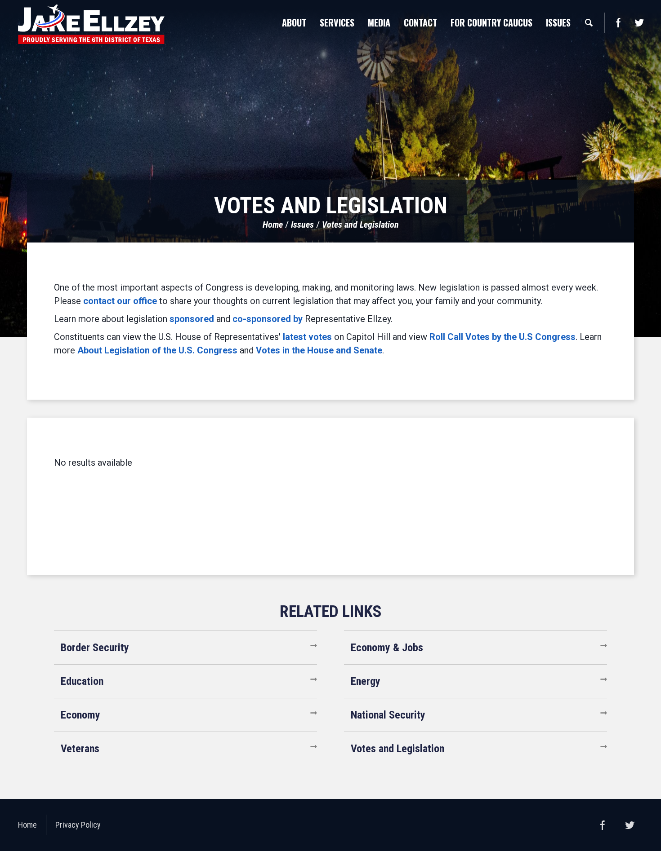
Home (273, 224)
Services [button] (337, 22)
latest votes (307, 336)
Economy (80, 715)
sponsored (192, 318)
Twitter (639, 23)
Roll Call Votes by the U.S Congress (502, 336)
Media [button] (379, 22)
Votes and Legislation (360, 224)
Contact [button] (420, 22)
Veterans (80, 748)
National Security (388, 715)
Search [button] (588, 22)
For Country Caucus (491, 22)
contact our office (120, 300)
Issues (302, 224)
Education (82, 681)
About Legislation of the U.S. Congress (157, 350)
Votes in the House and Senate (319, 350)
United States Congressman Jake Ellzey (91, 24)
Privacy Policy (78, 824)
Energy (365, 681)
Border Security (95, 647)
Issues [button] (558, 22)
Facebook (618, 23)
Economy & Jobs (387, 647)
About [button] (294, 22)
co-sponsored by (267, 318)
